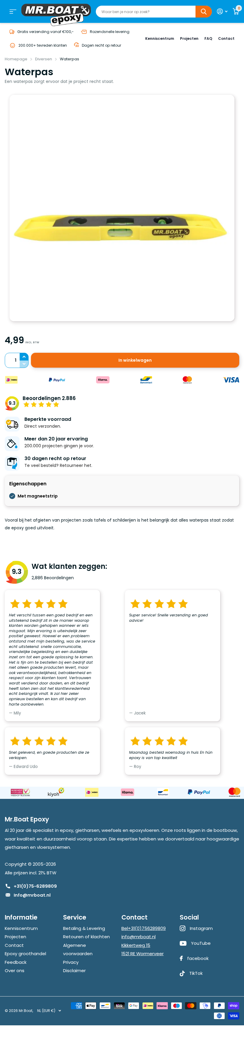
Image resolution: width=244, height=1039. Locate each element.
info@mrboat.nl (138, 936)
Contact (226, 38)
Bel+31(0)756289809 (143, 928)
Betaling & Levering (84, 928)
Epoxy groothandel (25, 953)
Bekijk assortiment (13, 11)
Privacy (71, 962)
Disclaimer (74, 970)
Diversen (43, 59)
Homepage (16, 59)
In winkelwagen (135, 360)
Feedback (15, 962)
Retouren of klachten (86, 936)
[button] (24, 356)
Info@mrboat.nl (32, 895)
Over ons (14, 970)
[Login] (222, 11)
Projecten (189, 38)
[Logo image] (20, 792)
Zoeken (203, 12)
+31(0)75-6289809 (35, 886)
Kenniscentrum (159, 38)
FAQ (208, 38)
